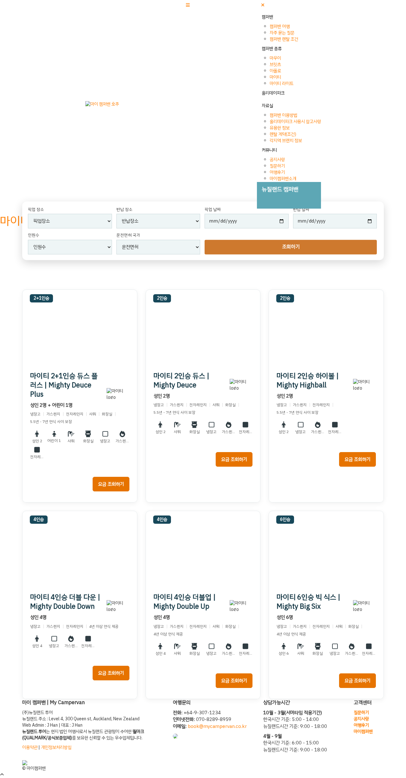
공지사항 (277, 159)
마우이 (275, 58)
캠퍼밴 (267, 17)
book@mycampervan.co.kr (217, 726)
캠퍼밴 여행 (280, 26)
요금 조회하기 (111, 484)
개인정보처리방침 (56, 747)
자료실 (267, 105)
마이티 (275, 77)
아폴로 (275, 71)
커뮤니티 (269, 150)
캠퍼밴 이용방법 (283, 115)
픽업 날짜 (213, 209)
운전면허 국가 (128, 235)
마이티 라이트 (281, 83)
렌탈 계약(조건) (283, 134)
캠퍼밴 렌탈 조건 (284, 39)
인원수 (33, 235)
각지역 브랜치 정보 (286, 140)
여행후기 (277, 172)
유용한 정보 (280, 128)
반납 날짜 (301, 209)
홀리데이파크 (273, 93)
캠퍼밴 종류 (272, 48)
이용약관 (29, 747)
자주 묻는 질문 (282, 32)
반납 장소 (124, 209)
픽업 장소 (36, 209)
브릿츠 (275, 64)
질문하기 (277, 166)
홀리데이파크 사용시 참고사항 (295, 121)
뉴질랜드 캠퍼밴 (280, 189)
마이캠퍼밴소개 (283, 178)
